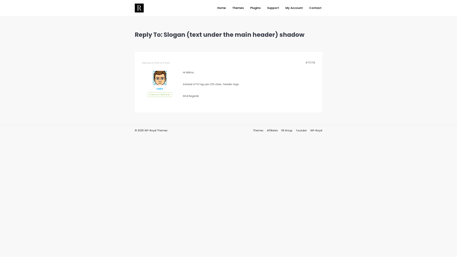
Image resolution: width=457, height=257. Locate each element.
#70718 (310, 62)
